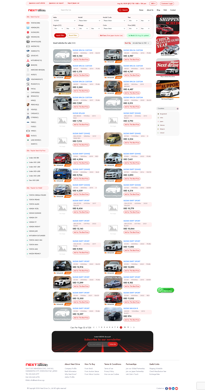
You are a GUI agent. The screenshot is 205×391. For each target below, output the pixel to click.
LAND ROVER (36, 140)
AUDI (34, 75)
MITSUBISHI (36, 60)
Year (129, 17)
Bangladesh (163, 114)
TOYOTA (35, 23)
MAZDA (35, 46)
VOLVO (34, 109)
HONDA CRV (33, 218)
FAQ (165, 10)
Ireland (162, 133)
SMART (34, 144)
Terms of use (108, 368)
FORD (33, 122)
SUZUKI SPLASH (79, 113)
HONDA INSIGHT (34, 227)
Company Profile (70, 368)
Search (125, 10)
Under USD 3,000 (34, 162)
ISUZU (34, 136)
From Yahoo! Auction (92, 374)
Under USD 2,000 (34, 176)
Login (167, 3)
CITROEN (34, 117)
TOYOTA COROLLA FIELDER (37, 195)
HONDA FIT (33, 222)
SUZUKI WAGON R (130, 308)
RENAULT (35, 96)
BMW (34, 65)
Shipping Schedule (155, 368)
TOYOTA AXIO (33, 249)
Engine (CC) (57, 25)
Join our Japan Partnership (135, 371)
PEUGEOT (35, 84)
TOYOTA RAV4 (33, 245)
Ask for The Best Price (81, 59)
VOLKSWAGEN (37, 79)
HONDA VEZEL (34, 209)
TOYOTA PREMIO (34, 200)
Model (80, 17)
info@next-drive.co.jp (37, 380)
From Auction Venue (92, 371)
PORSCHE (35, 105)
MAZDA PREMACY (35, 254)
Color (105, 25)
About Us (150, 10)
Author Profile (69, 377)
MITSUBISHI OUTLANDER (37, 236)
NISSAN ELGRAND (35, 213)
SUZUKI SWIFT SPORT (81, 200)
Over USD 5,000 (34, 180)
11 (128, 327)
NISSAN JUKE (33, 231)
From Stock (89, 368)
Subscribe (113, 344)
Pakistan (162, 125)
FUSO (33, 127)
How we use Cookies (111, 374)
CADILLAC (35, 113)
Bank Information (70, 371)
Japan (161, 121)
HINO (33, 131)
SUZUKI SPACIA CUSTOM (82, 50)
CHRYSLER (35, 92)
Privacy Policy (109, 371)
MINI (33, 100)
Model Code (107, 17)
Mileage (80, 25)
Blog (158, 10)
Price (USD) (131, 25)
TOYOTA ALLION (34, 204)
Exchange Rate (154, 374)
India (161, 118)
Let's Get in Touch (132, 374)
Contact (173, 10)
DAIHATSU (36, 42)
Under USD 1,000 (34, 167)
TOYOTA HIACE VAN (35, 240)
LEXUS (34, 56)
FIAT (33, 89)
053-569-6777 (34, 374)
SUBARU (35, 51)
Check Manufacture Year (157, 371)
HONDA (35, 28)
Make (55, 17)
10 (125, 327)
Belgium (162, 129)
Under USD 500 (34, 158)
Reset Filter (73, 35)
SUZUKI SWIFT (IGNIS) (132, 113)
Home (141, 10)
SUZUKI (35, 32)
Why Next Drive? (71, 374)
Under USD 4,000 (34, 171)
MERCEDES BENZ (38, 70)
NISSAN (35, 37)
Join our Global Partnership (135, 368)
